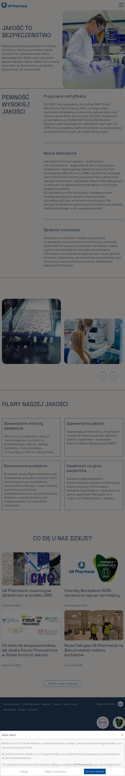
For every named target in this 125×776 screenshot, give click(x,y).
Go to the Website (94, 771)
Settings (23, 771)
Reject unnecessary (56, 771)
